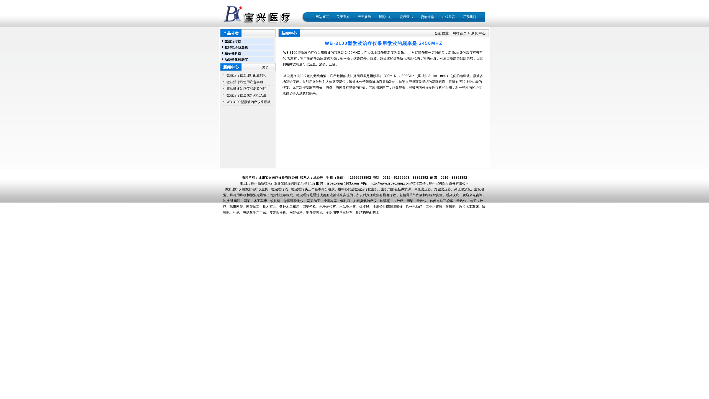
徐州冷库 (330, 201)
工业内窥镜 (434, 207)
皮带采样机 (277, 212)
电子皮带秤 (327, 207)
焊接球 (364, 207)
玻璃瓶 (235, 201)
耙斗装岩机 (314, 212)
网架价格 (309, 207)
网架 (247, 201)
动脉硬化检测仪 (236, 60)
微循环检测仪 (294, 201)
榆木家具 (269, 207)
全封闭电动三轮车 (339, 212)
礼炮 (236, 212)
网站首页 (322, 17)
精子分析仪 (233, 53)
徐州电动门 (414, 207)
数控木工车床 (289, 207)
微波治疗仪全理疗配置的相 (246, 75)
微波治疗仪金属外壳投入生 (246, 95)
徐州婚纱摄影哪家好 (387, 207)
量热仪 (422, 201)
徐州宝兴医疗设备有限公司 (449, 183)
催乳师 (345, 201)
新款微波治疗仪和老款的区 (246, 89)
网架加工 (313, 201)
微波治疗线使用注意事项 (245, 82)
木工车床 (260, 201)
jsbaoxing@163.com (343, 183)
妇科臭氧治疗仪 (365, 201)
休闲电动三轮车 (441, 201)
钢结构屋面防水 (367, 212)
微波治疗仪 (233, 41)
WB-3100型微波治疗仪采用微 (249, 102)
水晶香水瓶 (347, 207)
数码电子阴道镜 (236, 47)
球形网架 (236, 207)
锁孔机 (275, 201)
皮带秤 (398, 201)
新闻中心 (478, 33)
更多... (267, 67)
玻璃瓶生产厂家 (254, 212)
